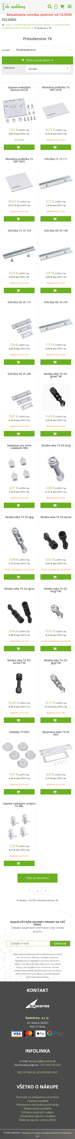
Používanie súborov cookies (37, 1116)
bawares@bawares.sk (42, 1061)
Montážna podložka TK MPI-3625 (19, 160)
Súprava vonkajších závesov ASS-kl (19, 88)
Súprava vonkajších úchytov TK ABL (19, 804)
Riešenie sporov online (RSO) (37, 1120)
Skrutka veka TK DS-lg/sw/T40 (56, 375)
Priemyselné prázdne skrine (33, 24)
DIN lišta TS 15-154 (19, 230)
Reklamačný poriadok (37, 1108)
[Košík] (62, 6)
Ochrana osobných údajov (37, 1112)
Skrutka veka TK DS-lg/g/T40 (56, 661)
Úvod (8, 24)
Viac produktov (37, 878)
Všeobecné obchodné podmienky (37, 1104)
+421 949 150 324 (50, 1065)
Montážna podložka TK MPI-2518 (56, 88)
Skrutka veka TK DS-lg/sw (19, 588)
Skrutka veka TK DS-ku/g (55, 445)
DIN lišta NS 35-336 (19, 374)
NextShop (26, 1132)
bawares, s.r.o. (37, 1018)
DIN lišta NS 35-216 (56, 302)
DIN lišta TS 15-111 (55, 159)
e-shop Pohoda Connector (46, 1132)
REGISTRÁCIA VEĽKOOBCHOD (37, 1072)
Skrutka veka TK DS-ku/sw (55, 517)
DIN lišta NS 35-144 (56, 230)
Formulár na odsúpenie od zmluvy (37, 1097)
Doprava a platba (37, 1101)
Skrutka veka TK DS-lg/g (19, 517)
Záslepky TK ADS (19, 732)
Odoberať (60, 943)
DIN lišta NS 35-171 (19, 302)
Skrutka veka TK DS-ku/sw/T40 (19, 661)
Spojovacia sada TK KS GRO (55, 733)
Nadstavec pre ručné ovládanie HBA (19, 446)
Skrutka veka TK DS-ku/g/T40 (56, 590)
